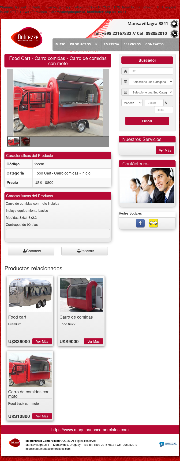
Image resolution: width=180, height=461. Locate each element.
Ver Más (42, 341)
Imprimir (87, 250)
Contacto (33, 250)
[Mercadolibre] (154, 222)
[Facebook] (140, 222)
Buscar (147, 121)
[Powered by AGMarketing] (168, 444)
